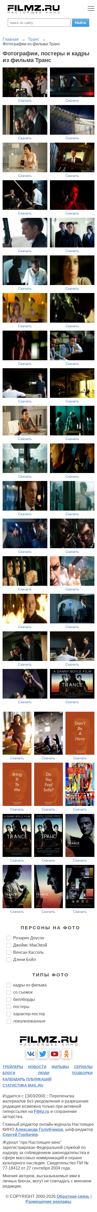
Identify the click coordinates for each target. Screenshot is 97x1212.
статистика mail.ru (23, 1085)
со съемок (23, 992)
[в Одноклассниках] (66, 1054)
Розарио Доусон (28, 938)
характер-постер (29, 1014)
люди (43, 1073)
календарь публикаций (27, 1079)
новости (37, 1067)
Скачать (25, 100)
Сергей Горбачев (20, 1134)
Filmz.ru (41, 1111)
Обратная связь (73, 1196)
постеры (21, 1006)
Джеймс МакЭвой (30, 945)
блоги (9, 1073)
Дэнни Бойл (24, 959)
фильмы (60, 1067)
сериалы (83, 1067)
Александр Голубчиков (39, 1129)
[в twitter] (42, 1054)
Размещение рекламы (48, 1201)
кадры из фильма (30, 985)
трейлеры (13, 1067)
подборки (82, 1073)
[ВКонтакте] (30, 1054)
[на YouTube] (54, 1054)
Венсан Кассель (28, 952)
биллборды (24, 999)
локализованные (29, 1021)
